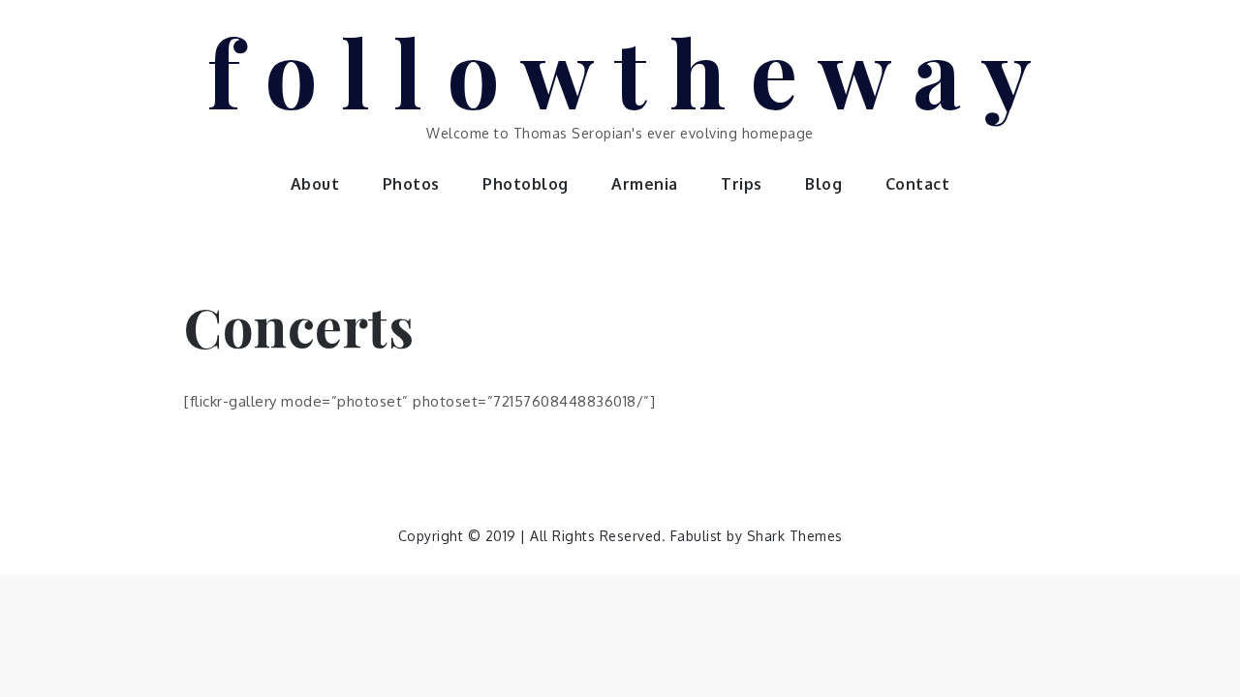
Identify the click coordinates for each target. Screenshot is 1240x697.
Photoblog (525, 184)
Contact (917, 184)
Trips (741, 184)
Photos (411, 184)
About (315, 184)
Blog (823, 184)
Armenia (644, 184)
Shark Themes (795, 536)
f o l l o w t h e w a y (620, 71)
